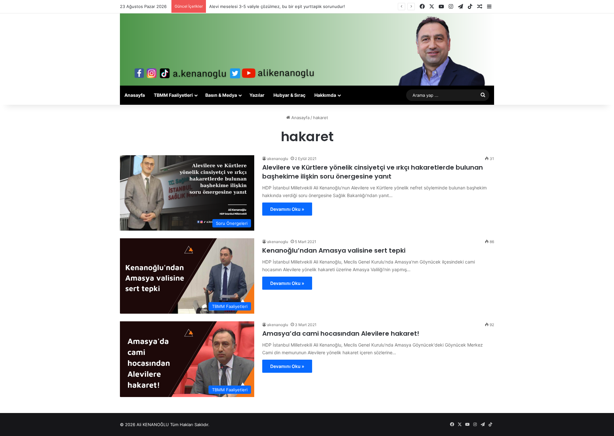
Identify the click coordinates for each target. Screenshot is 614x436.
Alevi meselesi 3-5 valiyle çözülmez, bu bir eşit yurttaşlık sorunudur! (277, 6)
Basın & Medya (221, 95)
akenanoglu (277, 158)
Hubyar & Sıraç (289, 95)
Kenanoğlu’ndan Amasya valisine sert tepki (333, 250)
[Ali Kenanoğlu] (307, 49)
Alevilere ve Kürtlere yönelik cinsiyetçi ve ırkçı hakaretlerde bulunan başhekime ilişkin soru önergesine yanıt (372, 172)
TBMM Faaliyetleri (173, 95)
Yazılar (256, 95)
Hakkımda (325, 95)
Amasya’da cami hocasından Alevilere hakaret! (340, 333)
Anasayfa (134, 95)
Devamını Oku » (287, 209)
